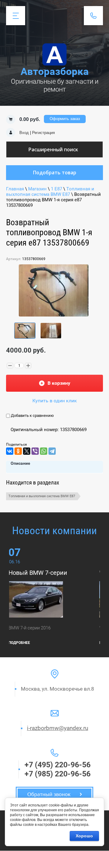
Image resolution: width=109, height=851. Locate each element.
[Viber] (35, 451)
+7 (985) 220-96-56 (58, 773)
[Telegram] (52, 451)
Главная (15, 189)
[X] (26, 451)
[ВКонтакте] (9, 451)
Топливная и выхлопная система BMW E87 (50, 191)
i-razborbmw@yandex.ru (57, 728)
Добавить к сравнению (32, 415)
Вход (24, 132)
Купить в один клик (54, 401)
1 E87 (56, 189)
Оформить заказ (65, 118)
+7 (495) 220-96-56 (58, 764)
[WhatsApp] (43, 451)
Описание (20, 463)
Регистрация (43, 132)
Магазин (37, 189)
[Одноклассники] (18, 451)
